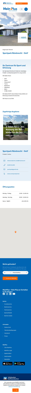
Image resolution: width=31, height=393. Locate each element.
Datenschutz (7, 327)
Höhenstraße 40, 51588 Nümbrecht (16, 160)
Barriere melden (8, 315)
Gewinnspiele (7, 356)
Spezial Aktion (7, 353)
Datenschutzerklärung (14, 386)
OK (16, 390)
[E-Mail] (4, 169)
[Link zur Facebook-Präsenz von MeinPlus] (4, 294)
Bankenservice (8, 307)
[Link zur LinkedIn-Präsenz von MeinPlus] (10, 294)
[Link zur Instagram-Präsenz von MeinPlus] (7, 294)
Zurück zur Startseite (11, 278)
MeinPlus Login (8, 350)
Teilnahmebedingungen (10, 330)
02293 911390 (11, 165)
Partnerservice (8, 310)
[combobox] (22, 4)
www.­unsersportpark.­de (13, 173)
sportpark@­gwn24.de (12, 169)
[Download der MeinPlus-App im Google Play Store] (19, 364)
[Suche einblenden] (26, 9)
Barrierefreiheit (8, 313)
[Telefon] (4, 165)
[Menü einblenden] (21, 9)
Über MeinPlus (8, 347)
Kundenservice (8, 304)
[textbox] (22, 4)
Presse (6, 336)
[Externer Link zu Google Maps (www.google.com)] (4, 161)
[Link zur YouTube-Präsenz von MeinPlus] (14, 294)
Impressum (7, 333)
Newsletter (7, 359)
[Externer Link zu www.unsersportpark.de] (4, 174)
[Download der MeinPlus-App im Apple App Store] (8, 364)
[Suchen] (26, 272)
